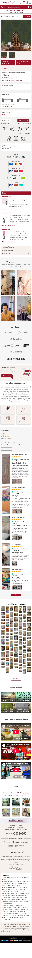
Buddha (14, 907)
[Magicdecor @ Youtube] (14, 795)
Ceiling (12, 889)
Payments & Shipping (16, 826)
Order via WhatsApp (5, 63)
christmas (7, 148)
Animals (14, 885)
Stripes (25, 897)
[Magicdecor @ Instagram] (17, 795)
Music (12, 893)
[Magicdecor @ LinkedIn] (22, 795)
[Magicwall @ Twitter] (19, 795)
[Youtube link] (14, 833)
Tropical (4, 883)
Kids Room (12, 881)
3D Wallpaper (5, 881)
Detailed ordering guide (8, 225)
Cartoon (8, 889)
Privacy (19, 830)
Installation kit (8, 106)
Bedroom (25, 907)
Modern (4, 917)
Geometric (17, 891)
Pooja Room (17, 909)
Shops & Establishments (21, 895)
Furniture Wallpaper (7, 913)
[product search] (19, 3)
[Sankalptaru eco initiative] (16, 868)
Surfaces (4, 899)
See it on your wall (22, 63)
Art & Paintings (25, 881)
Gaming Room (24, 909)
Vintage (13, 899)
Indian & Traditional (22, 883)
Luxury (27, 915)
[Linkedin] (20, 833)
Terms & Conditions (10, 830)
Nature (3, 885)
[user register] (29, 7)
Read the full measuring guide (10, 209)
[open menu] (30, 3)
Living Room (5, 909)
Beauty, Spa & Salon (7, 887)
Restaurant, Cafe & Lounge (8, 895)
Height (19, 98)
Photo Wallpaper (6, 919)
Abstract (8, 885)
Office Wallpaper (6, 897)
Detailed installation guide (9, 242)
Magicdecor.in (13, 938)
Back (28, 16)
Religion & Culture (24, 893)
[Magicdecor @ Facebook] (25, 795)
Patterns (17, 893)
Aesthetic (19, 881)
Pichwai (16, 917)
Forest (7, 891)
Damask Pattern (22, 889)
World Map (13, 883)
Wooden (18, 899)
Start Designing (7, 376)
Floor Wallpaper (21, 911)
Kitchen (11, 909)
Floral (3, 891)
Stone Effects (19, 897)
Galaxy (11, 891)
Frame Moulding (21, 915)
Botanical (24, 887)
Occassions (17, 147)
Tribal (8, 899)
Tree (14, 887)
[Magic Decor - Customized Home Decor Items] (8, 3)
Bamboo (19, 885)
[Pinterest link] (25, 833)
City (16, 889)
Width (3, 98)
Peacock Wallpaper (23, 901)
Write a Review (6, 449)
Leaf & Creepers (6, 893)
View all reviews (16, 595)
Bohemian (18, 887)
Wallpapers (11, 147)
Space (13, 897)
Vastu (8, 883)
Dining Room (5, 911)
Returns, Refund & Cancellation (16, 828)
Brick (3, 889)
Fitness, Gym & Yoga (7, 915)
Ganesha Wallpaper (7, 907)
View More (16, 679)
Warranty (25, 830)
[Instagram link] (17, 833)
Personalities (16, 913)
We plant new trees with (16, 865)
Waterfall (24, 899)
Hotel (22, 891)
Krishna (19, 907)
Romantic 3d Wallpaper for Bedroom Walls (12, 905)
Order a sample (23, 120)
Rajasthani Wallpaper (7, 903)
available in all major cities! (16, 11)
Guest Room (13, 911)
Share (5, 68)
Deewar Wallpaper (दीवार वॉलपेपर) (10, 901)
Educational (23, 913)
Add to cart (6, 120)
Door (14, 915)
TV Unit (21, 917)
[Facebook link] (22, 833)
